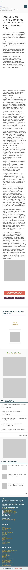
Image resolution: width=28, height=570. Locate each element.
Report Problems (6, 542)
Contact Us (4, 543)
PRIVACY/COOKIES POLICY (8, 520)
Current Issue (9, 297)
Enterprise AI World (6, 551)
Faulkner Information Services (8, 552)
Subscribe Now (14, 293)
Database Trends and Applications (9, 550)
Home (3, 527)
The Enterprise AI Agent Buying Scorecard (17, 465)
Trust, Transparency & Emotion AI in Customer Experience (14, 418)
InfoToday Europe (6, 555)
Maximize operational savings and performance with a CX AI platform (16, 484)
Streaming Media (6, 561)
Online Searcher (5, 557)
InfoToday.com (5, 554)
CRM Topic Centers (6, 531)
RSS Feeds (4, 537)
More (26, 493)
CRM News (4, 533)
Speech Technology (6, 560)
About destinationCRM (7, 538)
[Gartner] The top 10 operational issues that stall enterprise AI (17, 475)
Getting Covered (5, 541)
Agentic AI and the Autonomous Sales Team (11, 424)
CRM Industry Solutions (7, 532)
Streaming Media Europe (7, 562)
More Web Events (23, 435)
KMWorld (4, 556)
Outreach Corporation (15, 323)
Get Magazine (6, 528)
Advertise (4, 539)
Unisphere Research (6, 565)
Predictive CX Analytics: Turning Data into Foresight (13, 429)
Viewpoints (4, 534)
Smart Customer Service (7, 559)
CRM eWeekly (5, 529)
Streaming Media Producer (8, 564)
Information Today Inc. (7, 508)
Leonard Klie (4, 9)
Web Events (4, 536)
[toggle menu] (25, 6)
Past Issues (19, 297)
